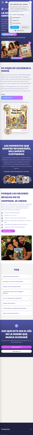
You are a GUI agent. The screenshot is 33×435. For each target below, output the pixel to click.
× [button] (29, 3)
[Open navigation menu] (2, 2)
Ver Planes (16, 351)
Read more (20, 11)
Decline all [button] (25, 27)
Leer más (24, 130)
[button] (20, 30)
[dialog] (19, 17)
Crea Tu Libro (7, 231)
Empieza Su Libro (8, 34)
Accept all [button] (14, 27)
